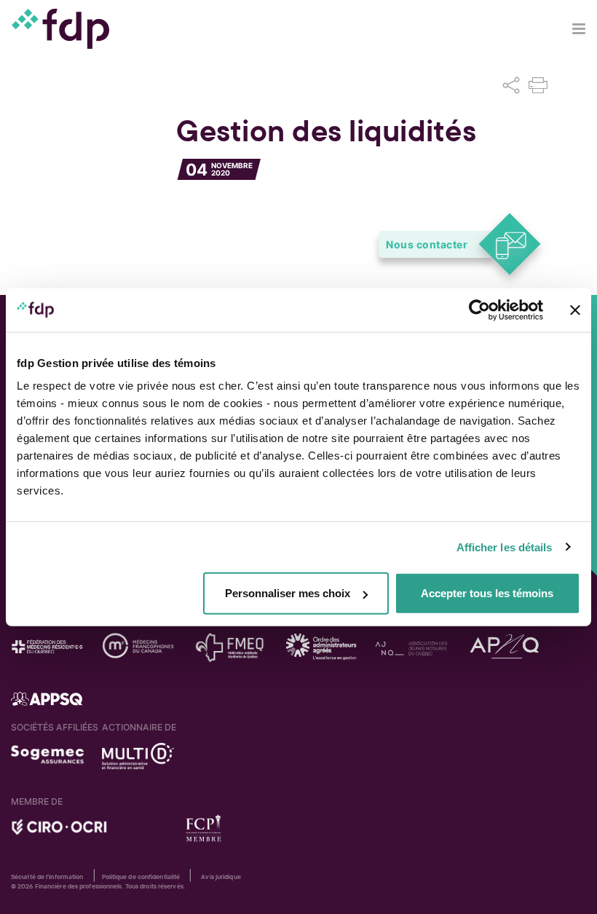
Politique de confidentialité (141, 876)
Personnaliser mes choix (287, 593)
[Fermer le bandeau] (575, 309)
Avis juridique (220, 876)
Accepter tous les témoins (487, 593)
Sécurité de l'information (47, 876)
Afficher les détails (504, 546)
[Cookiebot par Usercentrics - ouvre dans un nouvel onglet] (479, 309)
